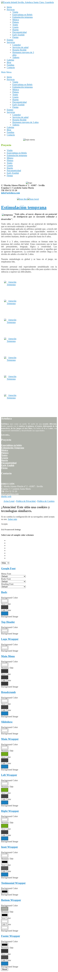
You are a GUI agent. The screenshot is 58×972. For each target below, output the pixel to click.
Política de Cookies (45, 501)
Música (4, 450)
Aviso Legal (9, 501)
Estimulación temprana (23, 207)
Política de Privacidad (26, 501)
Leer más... (5, 435)
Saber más (12, 519)
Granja (4, 458)
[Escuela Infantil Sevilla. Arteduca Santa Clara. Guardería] (27, 2)
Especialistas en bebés (11, 445)
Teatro (4, 455)
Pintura (4, 453)
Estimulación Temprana (12, 448)
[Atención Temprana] (11, 284)
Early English (7, 465)
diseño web (6, 496)
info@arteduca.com (10, 193)
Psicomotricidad (8, 463)
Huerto (4, 460)
